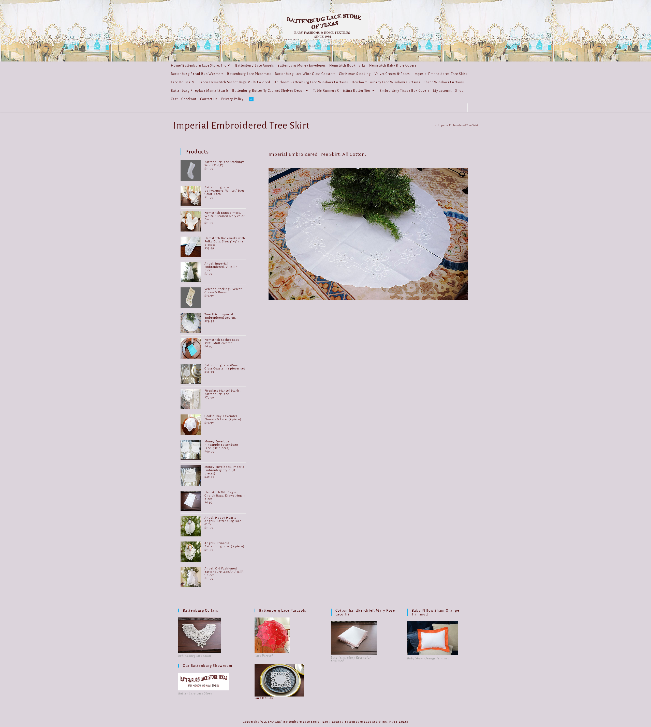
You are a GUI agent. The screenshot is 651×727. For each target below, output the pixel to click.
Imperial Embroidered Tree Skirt (458, 125)
